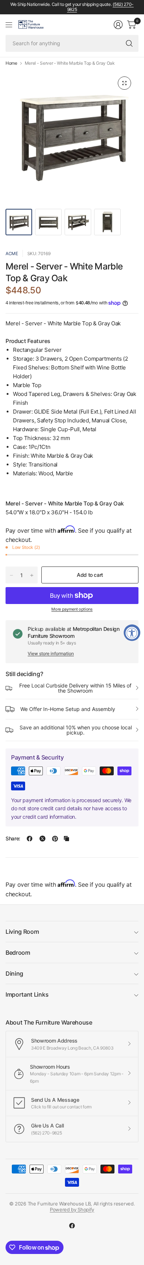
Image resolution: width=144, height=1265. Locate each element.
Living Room (22, 931)
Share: (13, 838)
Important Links (27, 994)
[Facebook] (72, 1226)
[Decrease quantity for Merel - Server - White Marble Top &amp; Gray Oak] (11, 575)
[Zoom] (124, 83)
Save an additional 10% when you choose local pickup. (76, 730)
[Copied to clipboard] (66, 838)
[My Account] (118, 24)
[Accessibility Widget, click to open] (132, 632)
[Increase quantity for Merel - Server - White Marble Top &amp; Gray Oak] (31, 575)
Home (11, 63)
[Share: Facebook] (29, 838)
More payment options (72, 609)
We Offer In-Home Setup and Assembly (67, 709)
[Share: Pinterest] (55, 838)
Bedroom (18, 952)
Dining (14, 973)
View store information (51, 653)
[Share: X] (42, 838)
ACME (12, 253)
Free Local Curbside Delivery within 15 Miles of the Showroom (75, 688)
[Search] (129, 43)
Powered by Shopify (72, 1209)
